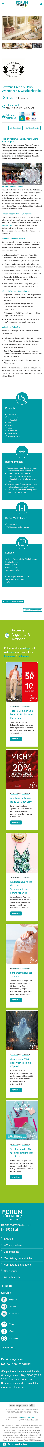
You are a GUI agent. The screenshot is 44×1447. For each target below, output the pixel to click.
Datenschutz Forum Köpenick (15, 1409)
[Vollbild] (39, 183)
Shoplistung (10, 1271)
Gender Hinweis (32, 1411)
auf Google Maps (32, 128)
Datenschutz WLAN (32, 1409)
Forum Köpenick (8, 226)
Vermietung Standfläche (18, 1264)
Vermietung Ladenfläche (18, 1258)
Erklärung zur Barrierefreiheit (16, 1411)
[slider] (20, 182)
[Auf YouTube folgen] (10, 1286)
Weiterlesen (16, 739)
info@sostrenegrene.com (19, 577)
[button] (3, 4)
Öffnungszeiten (13, 1245)
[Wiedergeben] (5, 183)
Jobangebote (11, 1251)
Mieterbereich (12, 1277)
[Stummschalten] (35, 183)
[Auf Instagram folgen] (7, 1286)
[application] (22, 173)
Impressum (27, 1412)
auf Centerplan (15, 128)
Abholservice (12, 524)
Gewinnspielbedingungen (15, 1412)
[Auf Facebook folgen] (3, 1286)
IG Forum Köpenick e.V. (28, 1417)
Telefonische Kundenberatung (18, 527)
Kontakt (8, 1238)
